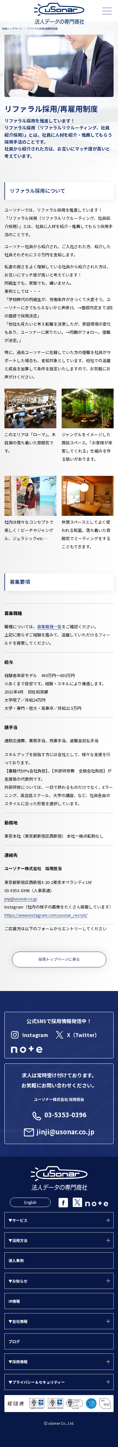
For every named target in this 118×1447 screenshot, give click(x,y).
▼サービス (17, 1220)
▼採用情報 (17, 1361)
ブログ (14, 1341)
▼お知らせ (17, 1281)
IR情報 (14, 1301)
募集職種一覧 (49, 627)
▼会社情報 (17, 1321)
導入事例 (16, 1260)
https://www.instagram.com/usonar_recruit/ (45, 915)
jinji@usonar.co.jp (20, 899)
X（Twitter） (83, 1035)
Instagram (35, 1035)
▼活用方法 (17, 1240)
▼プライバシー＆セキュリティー (36, 1382)
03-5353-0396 (65, 1114)
